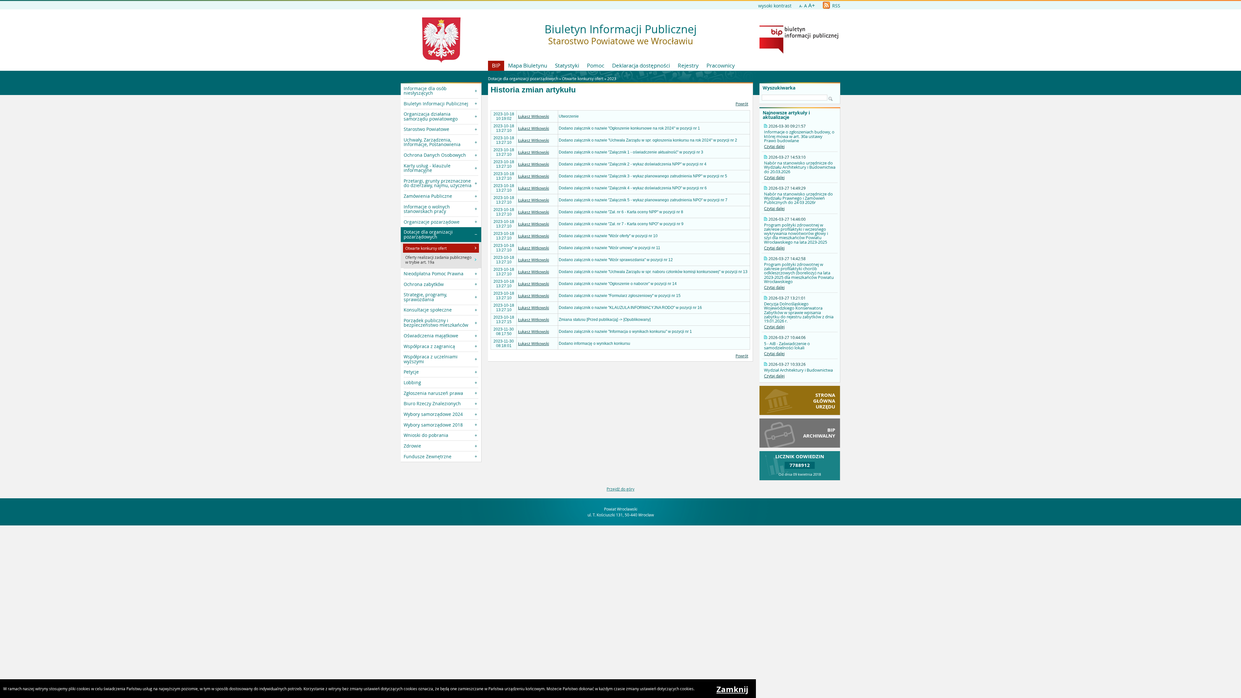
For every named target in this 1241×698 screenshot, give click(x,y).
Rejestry (688, 65)
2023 (611, 78)
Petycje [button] (411, 372)
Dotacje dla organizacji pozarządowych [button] (428, 234)
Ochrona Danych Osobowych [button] (435, 155)
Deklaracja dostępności (641, 65)
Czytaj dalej (774, 146)
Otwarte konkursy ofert (582, 78)
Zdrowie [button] (412, 446)
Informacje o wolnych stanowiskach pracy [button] (427, 209)
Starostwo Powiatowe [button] (426, 129)
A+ (811, 5)
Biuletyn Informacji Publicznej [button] (436, 103)
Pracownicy (720, 65)
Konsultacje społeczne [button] (428, 310)
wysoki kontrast (774, 6)
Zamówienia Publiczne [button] (428, 196)
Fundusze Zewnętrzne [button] (427, 456)
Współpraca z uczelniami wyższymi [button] (431, 359)
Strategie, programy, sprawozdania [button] (425, 296)
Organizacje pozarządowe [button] (432, 222)
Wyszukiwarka (779, 88)
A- (801, 6)
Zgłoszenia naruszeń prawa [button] (433, 393)
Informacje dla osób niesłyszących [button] (425, 90)
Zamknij (732, 689)
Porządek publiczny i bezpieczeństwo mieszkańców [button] (436, 322)
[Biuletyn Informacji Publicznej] (798, 52)
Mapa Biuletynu (527, 65)
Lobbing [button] (412, 382)
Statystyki (567, 65)
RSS (835, 6)
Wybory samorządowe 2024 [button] (433, 414)
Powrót (742, 103)
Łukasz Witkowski (533, 116)
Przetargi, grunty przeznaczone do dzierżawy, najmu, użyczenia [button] (438, 183)
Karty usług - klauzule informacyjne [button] (427, 168)
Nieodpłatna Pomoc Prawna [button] (433, 273)
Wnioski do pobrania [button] (426, 435)
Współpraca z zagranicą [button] (429, 346)
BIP (496, 65)
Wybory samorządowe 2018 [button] (433, 425)
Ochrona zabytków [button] (424, 284)
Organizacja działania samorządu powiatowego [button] (431, 116)
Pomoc (595, 65)
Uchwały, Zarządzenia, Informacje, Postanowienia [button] (432, 142)
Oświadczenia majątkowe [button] (431, 336)
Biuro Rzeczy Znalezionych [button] (432, 403)
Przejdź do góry (620, 489)
